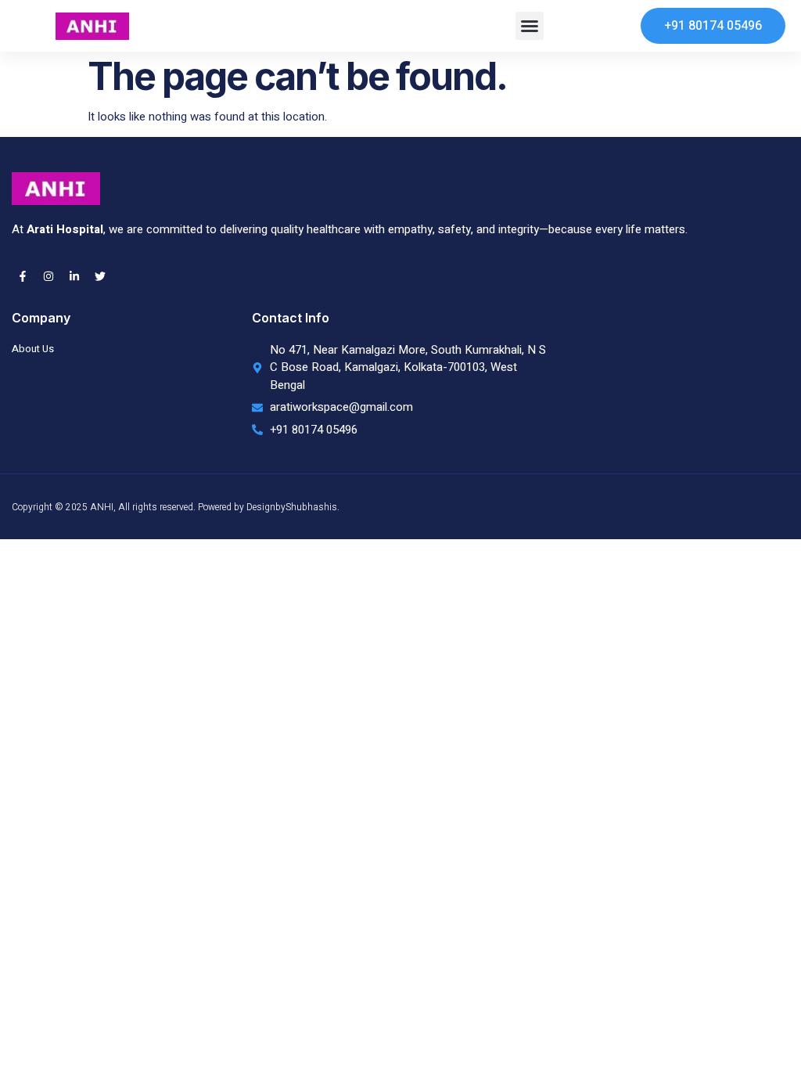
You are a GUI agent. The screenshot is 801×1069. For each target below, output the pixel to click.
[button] (529, 26)
